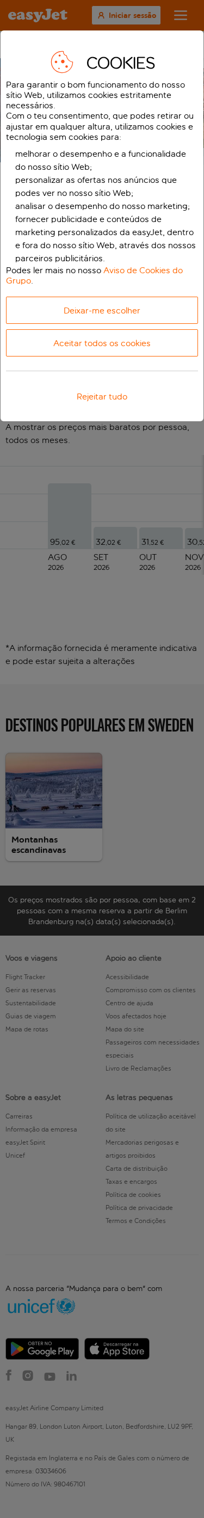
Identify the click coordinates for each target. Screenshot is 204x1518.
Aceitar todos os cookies (102, 343)
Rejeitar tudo (102, 396)
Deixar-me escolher (102, 310)
